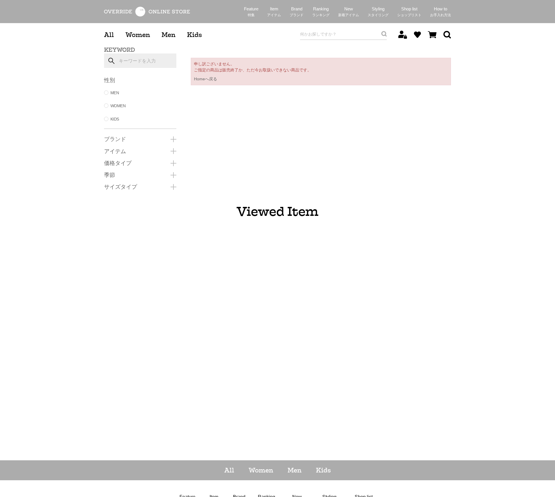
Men (168, 35)
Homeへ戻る (205, 79)
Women (137, 35)
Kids (194, 35)
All (109, 35)
